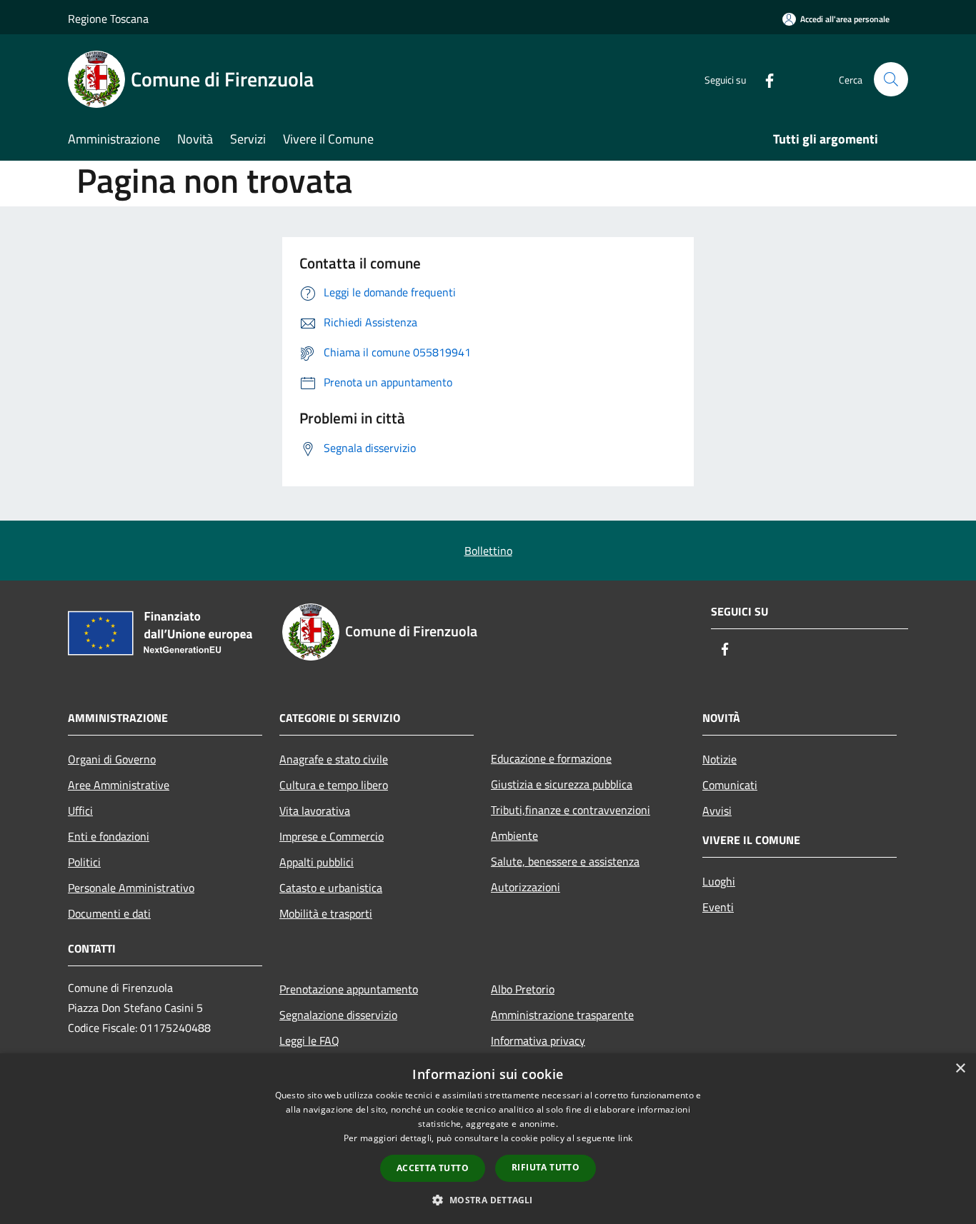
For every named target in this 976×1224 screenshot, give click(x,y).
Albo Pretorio (522, 989)
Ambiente (514, 835)
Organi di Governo (112, 759)
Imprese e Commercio (331, 836)
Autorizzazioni (525, 887)
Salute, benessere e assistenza (565, 861)
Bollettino (488, 550)
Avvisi (717, 810)
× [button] (960, 1068)
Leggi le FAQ (309, 1040)
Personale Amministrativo (131, 887)
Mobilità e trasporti (325, 913)
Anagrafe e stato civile (333, 759)
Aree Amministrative (118, 784)
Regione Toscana (108, 18)
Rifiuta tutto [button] (545, 1167)
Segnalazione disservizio (338, 1014)
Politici (84, 862)
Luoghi (718, 881)
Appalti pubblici (316, 862)
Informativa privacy (538, 1040)
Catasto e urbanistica (330, 887)
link (625, 1138)
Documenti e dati (109, 913)
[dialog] (488, 1138)
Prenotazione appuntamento (348, 989)
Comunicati (729, 784)
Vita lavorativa (314, 810)
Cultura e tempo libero (333, 784)
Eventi (718, 907)
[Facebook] (764, 79)
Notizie (719, 759)
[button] (487, 1200)
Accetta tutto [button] (433, 1168)
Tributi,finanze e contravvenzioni (570, 809)
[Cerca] (891, 79)
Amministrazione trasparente (562, 1014)
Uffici (80, 810)
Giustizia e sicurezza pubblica (561, 784)
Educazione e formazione (551, 758)
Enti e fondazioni (108, 836)
